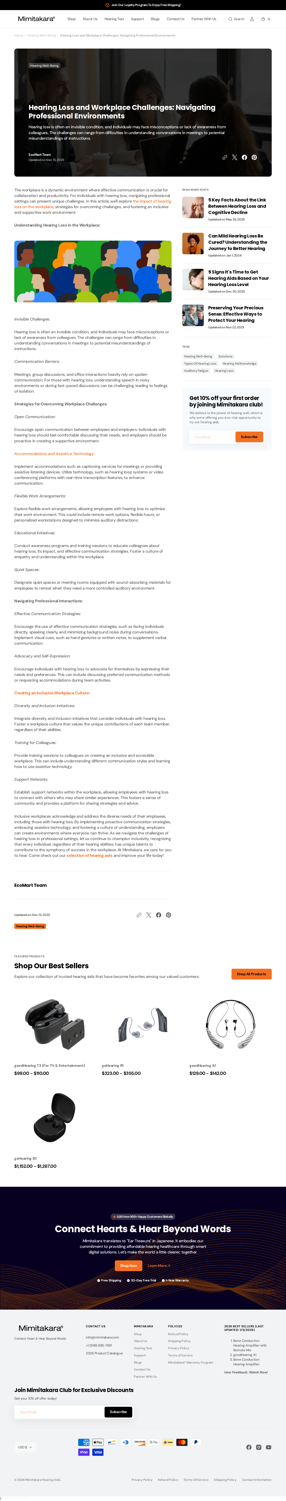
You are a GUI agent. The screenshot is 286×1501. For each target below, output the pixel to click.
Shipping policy (225, 1480)
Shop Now (128, 1265)
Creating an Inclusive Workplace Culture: (52, 693)
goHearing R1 (113, 1065)
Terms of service (195, 1480)
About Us (140, 1341)
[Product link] (55, 1034)
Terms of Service (180, 1355)
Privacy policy (142, 1480)
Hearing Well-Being (41, 35)
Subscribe (249, 436)
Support (140, 1355)
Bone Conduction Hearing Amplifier (246, 1361)
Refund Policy (178, 1334)
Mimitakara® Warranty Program (190, 1362)
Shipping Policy (179, 1341)
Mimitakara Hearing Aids (43, 1480)
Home (18, 35)
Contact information (257, 1480)
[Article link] (227, 212)
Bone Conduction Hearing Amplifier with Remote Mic (250, 1345)
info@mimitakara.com (102, 1337)
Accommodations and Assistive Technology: (54, 453)
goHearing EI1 (25, 1158)
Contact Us (142, 1369)
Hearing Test (143, 1348)
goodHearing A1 (202, 1065)
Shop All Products (251, 974)
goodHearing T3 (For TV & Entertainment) (49, 1065)
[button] (236, 19)
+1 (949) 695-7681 (99, 1345)
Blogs (138, 1362)
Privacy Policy (178, 1348)
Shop (137, 1334)
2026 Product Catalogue (104, 1353)
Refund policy (168, 1480)
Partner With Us (145, 1377)
